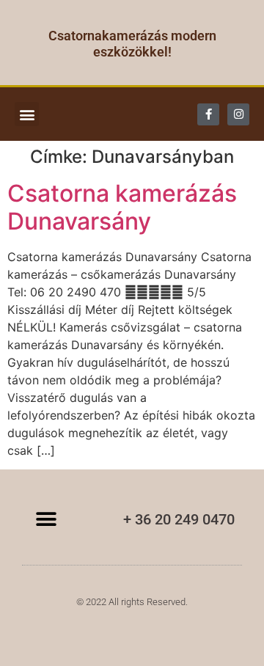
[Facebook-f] (208, 114)
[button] (27, 114)
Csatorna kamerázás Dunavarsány (122, 207)
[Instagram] (238, 114)
